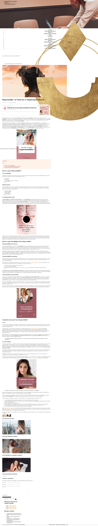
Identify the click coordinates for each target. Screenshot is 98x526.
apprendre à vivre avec (34, 357)
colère (29, 202)
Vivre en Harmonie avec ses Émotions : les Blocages (12, 455)
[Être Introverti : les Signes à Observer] (9, 416)
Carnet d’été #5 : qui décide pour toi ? (13, 518)
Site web (3, 486)
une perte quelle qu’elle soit (23, 267)
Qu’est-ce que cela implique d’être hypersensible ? (13, 166)
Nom (3, 482)
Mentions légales (52, 524)
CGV (67, 524)
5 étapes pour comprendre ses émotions (9, 436)
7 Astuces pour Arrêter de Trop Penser (9, 473)
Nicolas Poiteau (22, 524)
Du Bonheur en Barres (34, 328)
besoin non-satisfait (33, 262)
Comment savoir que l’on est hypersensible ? (12, 167)
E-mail (3, 484)
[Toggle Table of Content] (3, 163)
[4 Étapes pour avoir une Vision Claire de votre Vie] (4, 416)
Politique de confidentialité (60, 524)
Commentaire (4, 495)
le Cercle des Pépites (9, 408)
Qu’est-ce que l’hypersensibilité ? (10, 165)
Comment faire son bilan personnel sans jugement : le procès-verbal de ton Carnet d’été (14, 514)
